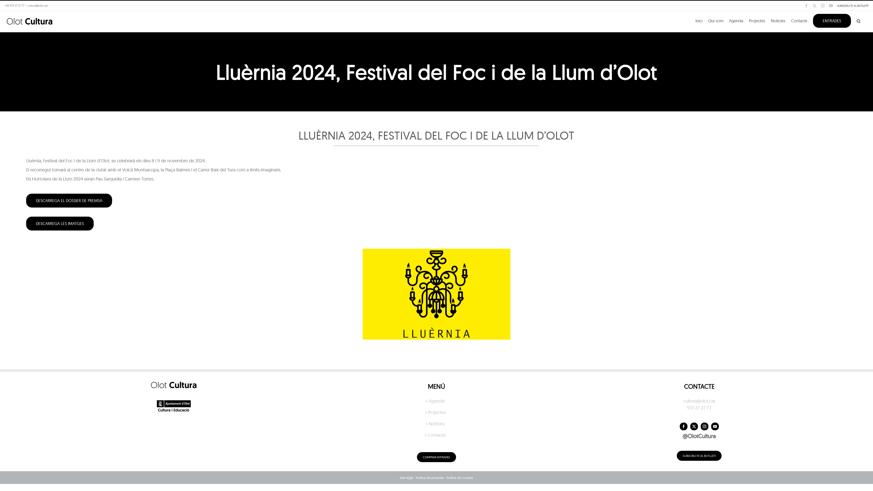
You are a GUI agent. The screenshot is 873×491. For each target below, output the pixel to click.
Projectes (437, 412)
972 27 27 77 (699, 408)
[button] (858, 20)
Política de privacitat (430, 478)
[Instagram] (704, 426)
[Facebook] (683, 426)
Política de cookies (460, 478)
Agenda (436, 401)
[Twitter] (694, 426)
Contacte (437, 435)
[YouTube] (715, 426)
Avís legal (406, 478)
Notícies (436, 423)
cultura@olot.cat (699, 401)
